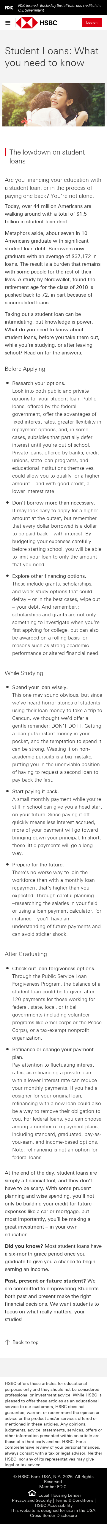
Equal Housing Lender (59, 1495)
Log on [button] (91, 22)
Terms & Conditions (74, 1500)
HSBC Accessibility (54, 1505)
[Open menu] (9, 22)
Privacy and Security (32, 1500)
